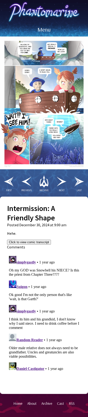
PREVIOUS (26, 190)
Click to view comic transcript (29, 242)
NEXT (62, 190)
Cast (60, 403)
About (32, 403)
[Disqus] (44, 313)
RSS (72, 403)
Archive (46, 403)
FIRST (9, 190)
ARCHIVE (44, 190)
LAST (79, 190)
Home (18, 403)
